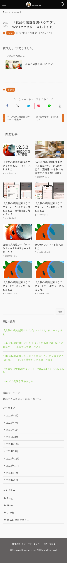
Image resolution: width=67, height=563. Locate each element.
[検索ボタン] (62, 4)
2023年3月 (12, 480)
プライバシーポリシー (31, 543)
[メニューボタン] (4, 4)
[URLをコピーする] (59, 106)
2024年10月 (12, 444)
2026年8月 (12, 415)
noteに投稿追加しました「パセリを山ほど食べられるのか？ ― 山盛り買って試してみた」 (33, 345)
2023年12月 (12, 458)
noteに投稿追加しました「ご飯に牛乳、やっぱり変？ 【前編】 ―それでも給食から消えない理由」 (33, 357)
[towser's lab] (33, 4)
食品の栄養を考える (18, 520)
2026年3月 (12, 437)
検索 (60, 311)
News (10, 32)
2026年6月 (12, 429)
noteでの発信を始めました (18, 381)
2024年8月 (12, 451)
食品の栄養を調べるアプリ (40, 64)
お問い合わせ (49, 543)
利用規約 (16, 543)
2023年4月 (12, 473)
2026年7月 (12, 422)
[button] (7, 106)
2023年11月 (12, 465)
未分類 (10, 512)
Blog (10, 498)
